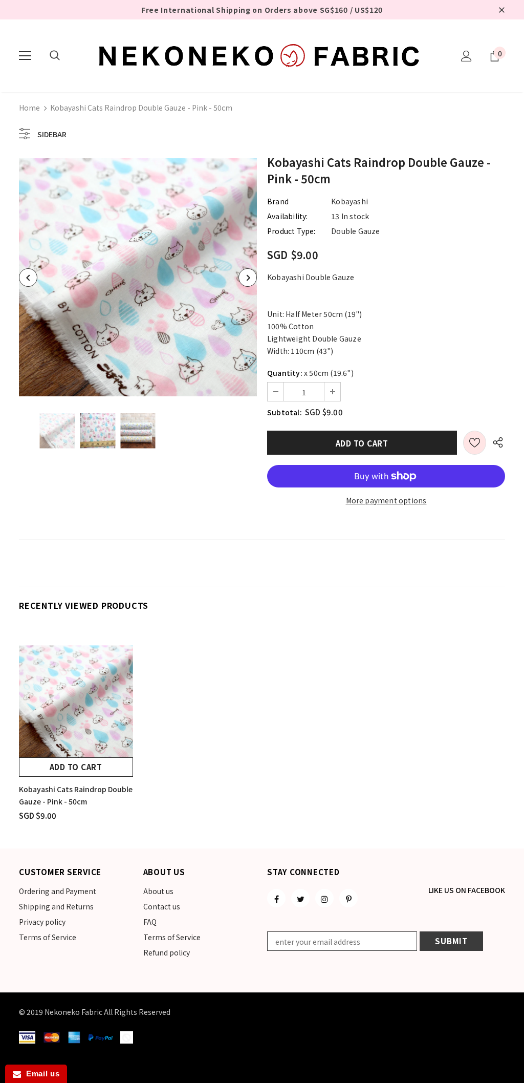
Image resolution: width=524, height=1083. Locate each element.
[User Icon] (466, 56)
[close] (501, 10)
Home (29, 107)
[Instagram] (324, 898)
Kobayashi (349, 201)
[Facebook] (276, 898)
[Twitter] (300, 898)
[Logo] (262, 55)
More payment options (386, 500)
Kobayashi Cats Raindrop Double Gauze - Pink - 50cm (76, 795)
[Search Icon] (55, 56)
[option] (138, 277)
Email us (40, 1073)
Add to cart (76, 766)
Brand (278, 201)
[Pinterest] (348, 898)
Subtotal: (284, 412)
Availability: (287, 216)
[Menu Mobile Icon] (25, 56)
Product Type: (291, 231)
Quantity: (284, 373)
